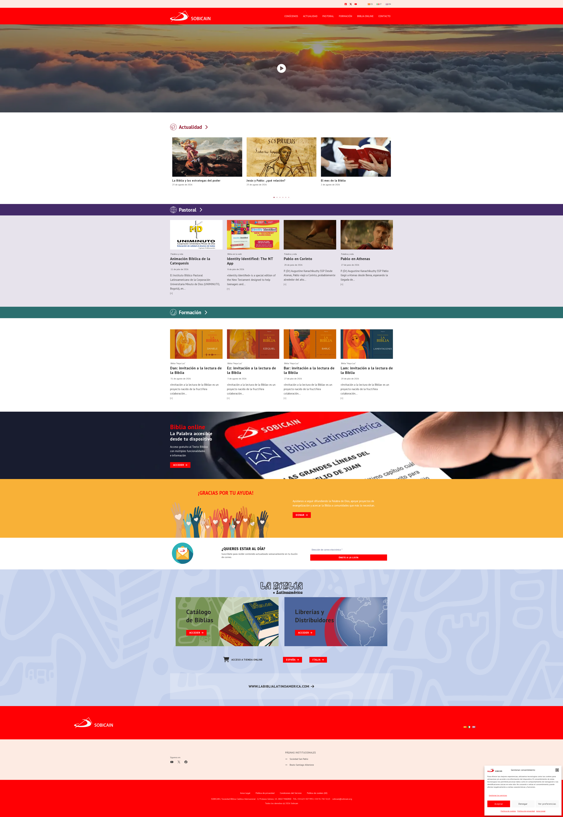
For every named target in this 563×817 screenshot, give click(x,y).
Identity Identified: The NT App (250, 261)
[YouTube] (356, 4)
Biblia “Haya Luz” (178, 363)
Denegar (523, 803)
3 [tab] (280, 197)
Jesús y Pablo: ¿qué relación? (266, 180)
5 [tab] (285, 197)
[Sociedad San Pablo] (296, 759)
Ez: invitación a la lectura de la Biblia (251, 370)
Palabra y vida (177, 254)
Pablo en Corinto (298, 258)
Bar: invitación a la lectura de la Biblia (309, 370)
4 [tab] (283, 197)
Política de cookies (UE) (317, 793)
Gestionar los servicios (498, 795)
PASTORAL (328, 16)
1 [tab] (274, 197)
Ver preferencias (547, 803)
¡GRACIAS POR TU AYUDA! (225, 493)
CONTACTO (384, 16)
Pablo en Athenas (355, 258)
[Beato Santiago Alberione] (299, 765)
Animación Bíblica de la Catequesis (190, 261)
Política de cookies (508, 811)
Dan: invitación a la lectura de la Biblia (196, 370)
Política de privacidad (526, 811)
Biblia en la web (235, 254)
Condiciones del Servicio (291, 793)
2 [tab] (277, 197)
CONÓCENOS (291, 16)
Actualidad (310, 16)
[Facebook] (346, 4)
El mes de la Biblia (333, 180)
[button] (557, 770)
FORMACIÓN (345, 16)
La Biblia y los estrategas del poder (196, 180)
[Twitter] (351, 4)
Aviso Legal (540, 811)
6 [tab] (288, 197)
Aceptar (499, 803)
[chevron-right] (206, 126)
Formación (190, 312)
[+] (171, 293)
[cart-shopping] (226, 659)
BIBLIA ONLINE (365, 16)
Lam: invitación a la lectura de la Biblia (367, 370)
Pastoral (187, 209)
